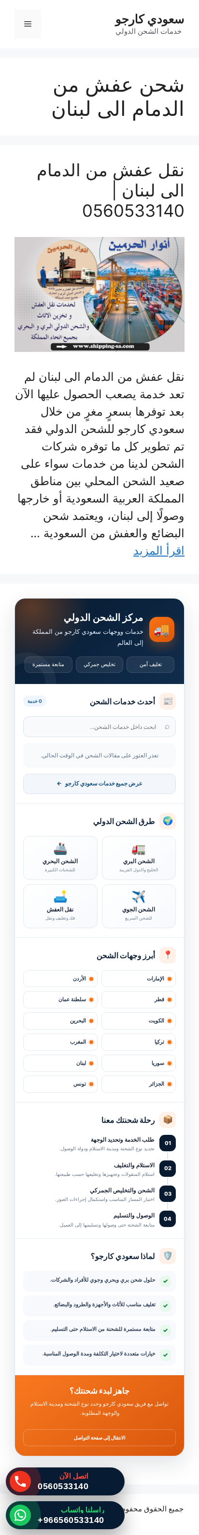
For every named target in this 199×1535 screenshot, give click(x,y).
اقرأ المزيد (159, 551)
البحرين (78, 1021)
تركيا (159, 1042)
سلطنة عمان (72, 999)
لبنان (81, 1063)
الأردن (79, 979)
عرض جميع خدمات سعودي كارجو (99, 783)
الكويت (156, 1021)
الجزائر (156, 1084)
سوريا (158, 1063)
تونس (79, 1084)
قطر (159, 999)
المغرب (78, 1042)
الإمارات (155, 979)
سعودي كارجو (150, 19)
